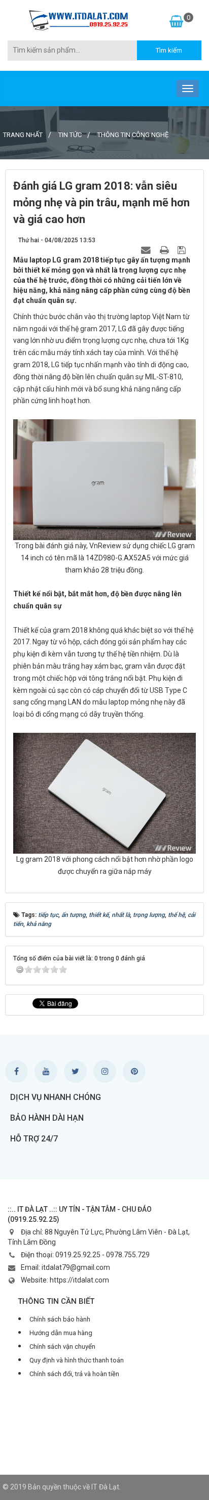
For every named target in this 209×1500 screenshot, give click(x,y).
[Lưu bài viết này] (183, 250)
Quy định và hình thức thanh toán (76, 1360)
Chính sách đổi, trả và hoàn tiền (74, 1374)
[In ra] (165, 250)
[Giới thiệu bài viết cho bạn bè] (147, 250)
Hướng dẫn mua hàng (60, 1333)
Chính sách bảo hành (59, 1319)
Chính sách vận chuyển (62, 1346)
